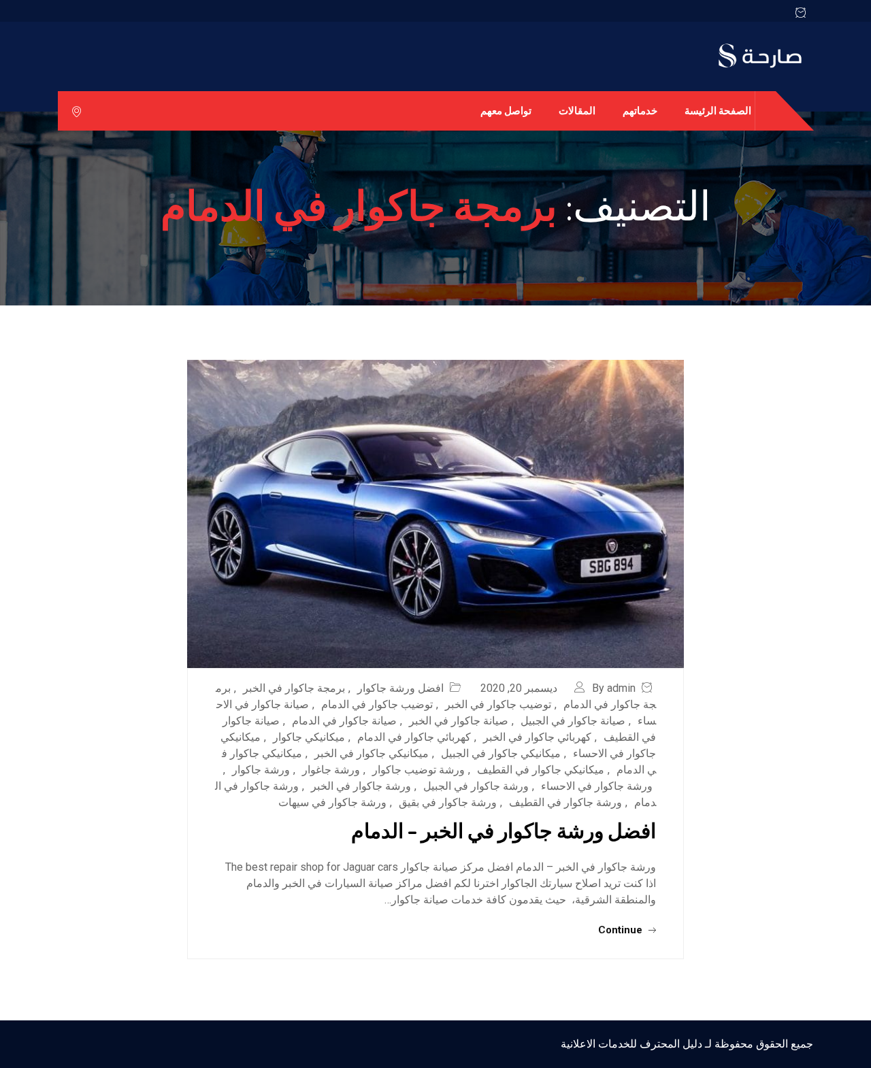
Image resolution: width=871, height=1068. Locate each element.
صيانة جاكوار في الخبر (458, 720)
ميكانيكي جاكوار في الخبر (371, 753)
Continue (621, 930)
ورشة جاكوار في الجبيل (476, 786)
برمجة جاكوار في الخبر (294, 688)
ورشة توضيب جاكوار (418, 769)
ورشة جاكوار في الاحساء (597, 786)
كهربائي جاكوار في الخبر (537, 737)
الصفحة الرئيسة (718, 110)
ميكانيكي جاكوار (309, 737)
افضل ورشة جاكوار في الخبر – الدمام (503, 830)
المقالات (577, 110)
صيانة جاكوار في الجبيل (573, 720)
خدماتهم (640, 110)
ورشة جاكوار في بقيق (448, 802)
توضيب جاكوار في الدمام (377, 704)
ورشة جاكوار (261, 769)
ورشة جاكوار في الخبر (361, 786)
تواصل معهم (505, 110)
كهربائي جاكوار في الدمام (414, 737)
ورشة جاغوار (331, 769)
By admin (614, 688)
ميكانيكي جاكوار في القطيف (540, 769)
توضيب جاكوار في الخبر (498, 704)
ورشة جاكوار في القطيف (565, 802)
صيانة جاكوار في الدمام (344, 720)
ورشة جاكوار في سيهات (332, 802)
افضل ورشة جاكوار (400, 688)
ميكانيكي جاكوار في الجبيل (501, 753)
